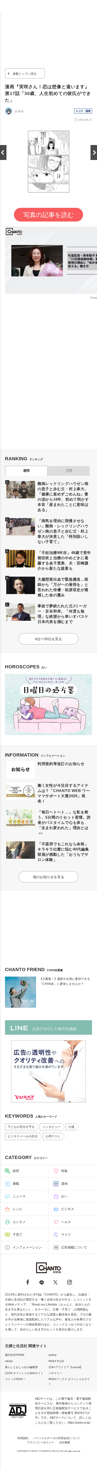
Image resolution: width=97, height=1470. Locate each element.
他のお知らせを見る (48, 877)
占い (64, 1196)
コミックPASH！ (15, 1379)
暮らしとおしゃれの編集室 (21, 1367)
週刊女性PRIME (14, 1354)
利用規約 (22, 1438)
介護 (71, 1127)
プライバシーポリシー (40, 1442)
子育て (17, 1235)
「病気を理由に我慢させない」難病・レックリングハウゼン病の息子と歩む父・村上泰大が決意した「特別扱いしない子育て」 (63, 531)
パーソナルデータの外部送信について (56, 1438)
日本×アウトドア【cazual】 (65, 1367)
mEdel (8, 1361)
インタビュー (51, 1127)
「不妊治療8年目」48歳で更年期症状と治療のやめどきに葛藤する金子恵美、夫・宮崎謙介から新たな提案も (64, 560)
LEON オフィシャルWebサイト (24, 1373)
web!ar (52, 1354)
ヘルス (66, 1222)
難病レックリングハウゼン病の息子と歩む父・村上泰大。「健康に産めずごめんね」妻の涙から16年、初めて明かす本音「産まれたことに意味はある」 (63, 496)
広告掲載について (74, 1247)
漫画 (64, 1183)
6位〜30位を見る (48, 639)
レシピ (17, 1209)
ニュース (19, 1196)
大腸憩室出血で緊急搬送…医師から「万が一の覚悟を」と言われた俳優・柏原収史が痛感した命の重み (63, 587)
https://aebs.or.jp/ (79, 1422)
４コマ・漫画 (83, 111)
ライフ (66, 1235)
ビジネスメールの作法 (23, 1136)
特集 (64, 1171)
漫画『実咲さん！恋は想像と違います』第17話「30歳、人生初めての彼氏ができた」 (48, 93)
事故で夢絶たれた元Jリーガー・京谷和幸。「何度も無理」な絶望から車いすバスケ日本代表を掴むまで (63, 614)
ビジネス (67, 1209)
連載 (16, 1183)
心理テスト (53, 1136)
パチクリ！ (55, 1373)
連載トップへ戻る (25, 74)
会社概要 (64, 1442)
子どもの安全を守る (21, 1127)
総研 (16, 1171)
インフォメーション (27, 1247)
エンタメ (19, 1222)
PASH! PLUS (56, 1361)
